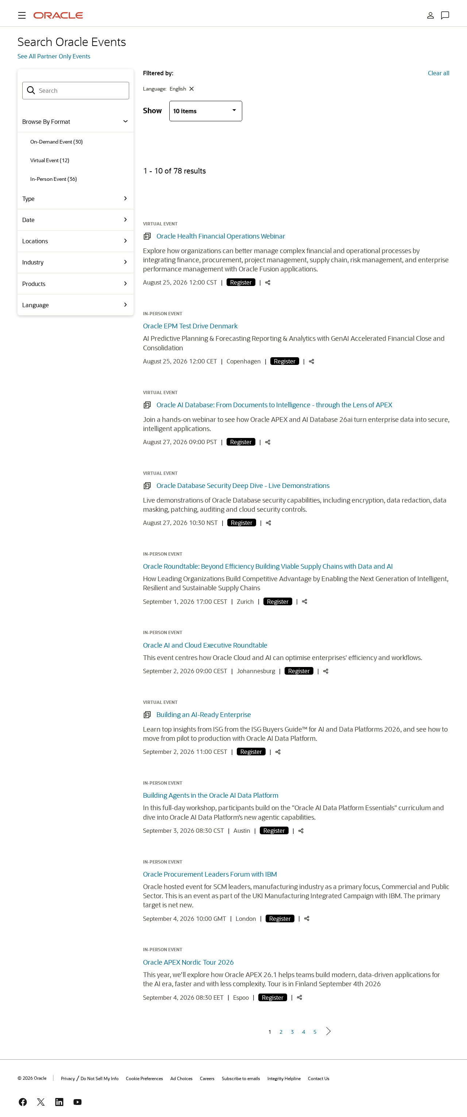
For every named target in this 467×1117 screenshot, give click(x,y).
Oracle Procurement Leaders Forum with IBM (210, 874)
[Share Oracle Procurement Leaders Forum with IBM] (307, 919)
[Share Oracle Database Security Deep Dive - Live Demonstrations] (268, 523)
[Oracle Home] (58, 15)
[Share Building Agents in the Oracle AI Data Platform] (301, 831)
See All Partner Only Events (54, 56)
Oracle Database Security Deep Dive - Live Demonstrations (243, 485)
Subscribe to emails (241, 1078)
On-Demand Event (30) (56, 141)
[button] (22, 15)
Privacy (68, 1078)
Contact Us (318, 1078)
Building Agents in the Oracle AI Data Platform (210, 795)
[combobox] (75, 90)
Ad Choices (181, 1078)
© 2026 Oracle (32, 1078)
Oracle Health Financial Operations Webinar (221, 236)
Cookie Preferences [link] (144, 1078)
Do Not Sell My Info (100, 1078)
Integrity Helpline (284, 1078)
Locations (35, 241)
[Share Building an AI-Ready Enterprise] (278, 752)
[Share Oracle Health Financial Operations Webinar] (268, 283)
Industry (32, 262)
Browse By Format (46, 121)
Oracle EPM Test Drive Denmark (190, 325)
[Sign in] (430, 15)
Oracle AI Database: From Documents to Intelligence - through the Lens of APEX (274, 404)
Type (28, 198)
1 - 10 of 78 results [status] (174, 170)
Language (35, 305)
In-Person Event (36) (53, 178)
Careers (207, 1078)
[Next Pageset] (328, 1031)
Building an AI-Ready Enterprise (204, 714)
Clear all (438, 73)
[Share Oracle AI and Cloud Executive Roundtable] (326, 671)
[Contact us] (445, 15)
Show (152, 110)
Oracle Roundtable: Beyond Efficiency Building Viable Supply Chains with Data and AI (268, 566)
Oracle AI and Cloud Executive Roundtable (205, 645)
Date (28, 220)
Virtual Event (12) (49, 160)
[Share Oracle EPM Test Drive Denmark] (311, 362)
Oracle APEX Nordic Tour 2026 (188, 962)
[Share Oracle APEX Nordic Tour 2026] (299, 998)
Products (33, 283)
